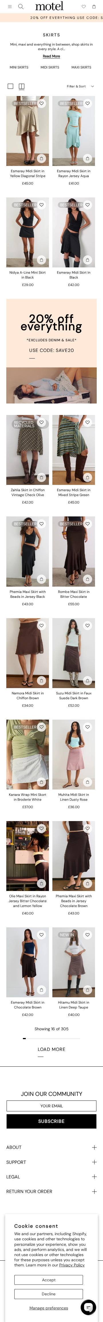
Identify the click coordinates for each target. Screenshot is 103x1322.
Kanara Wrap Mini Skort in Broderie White (27, 797)
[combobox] (20, 6)
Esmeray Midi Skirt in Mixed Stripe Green (73, 492)
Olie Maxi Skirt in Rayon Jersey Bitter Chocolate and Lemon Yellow (28, 901)
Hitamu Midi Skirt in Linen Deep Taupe (73, 1005)
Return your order (29, 1191)
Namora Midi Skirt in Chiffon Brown (28, 695)
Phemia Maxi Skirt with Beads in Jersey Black (28, 594)
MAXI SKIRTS (81, 67)
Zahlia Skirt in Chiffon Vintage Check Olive (28, 492)
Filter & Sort (76, 86)
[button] (41, 103)
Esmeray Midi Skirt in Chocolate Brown (27, 1005)
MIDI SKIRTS (50, 67)
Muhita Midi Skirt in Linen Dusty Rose (73, 797)
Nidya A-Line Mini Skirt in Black (27, 275)
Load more (52, 1049)
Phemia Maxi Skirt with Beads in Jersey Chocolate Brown (74, 901)
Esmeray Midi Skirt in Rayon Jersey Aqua (73, 173)
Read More (51, 56)
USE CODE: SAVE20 (51, 350)
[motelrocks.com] (49, 6)
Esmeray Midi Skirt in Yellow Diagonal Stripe (27, 173)
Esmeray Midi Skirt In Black (73, 275)
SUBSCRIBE (51, 1121)
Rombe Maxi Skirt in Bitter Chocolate (74, 594)
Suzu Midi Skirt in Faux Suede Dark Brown (74, 695)
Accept (49, 1279)
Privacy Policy (72, 1265)
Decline (49, 1293)
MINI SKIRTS (19, 67)
